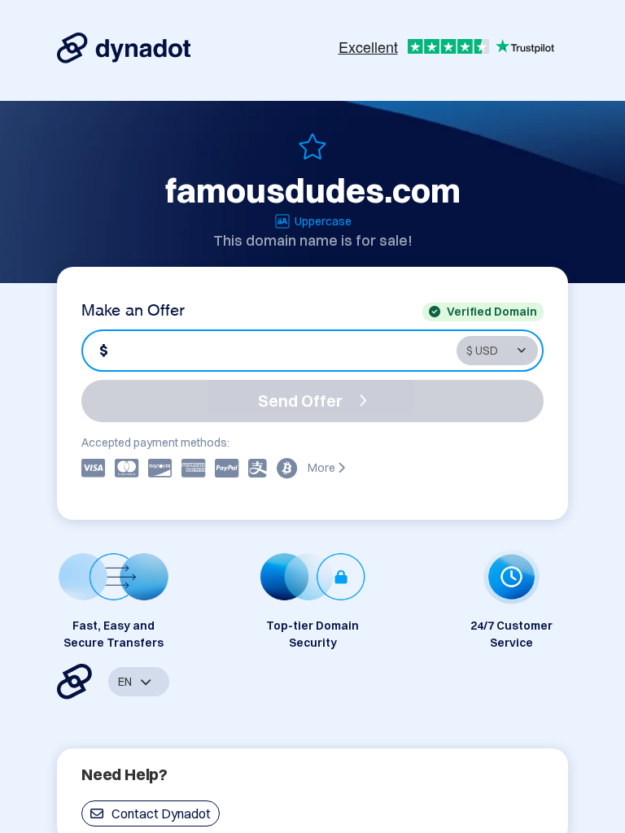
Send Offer (300, 400)
